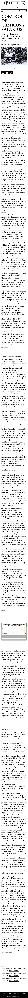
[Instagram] (25, 11)
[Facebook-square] (19, 11)
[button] (2, 11)
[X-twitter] (22, 11)
